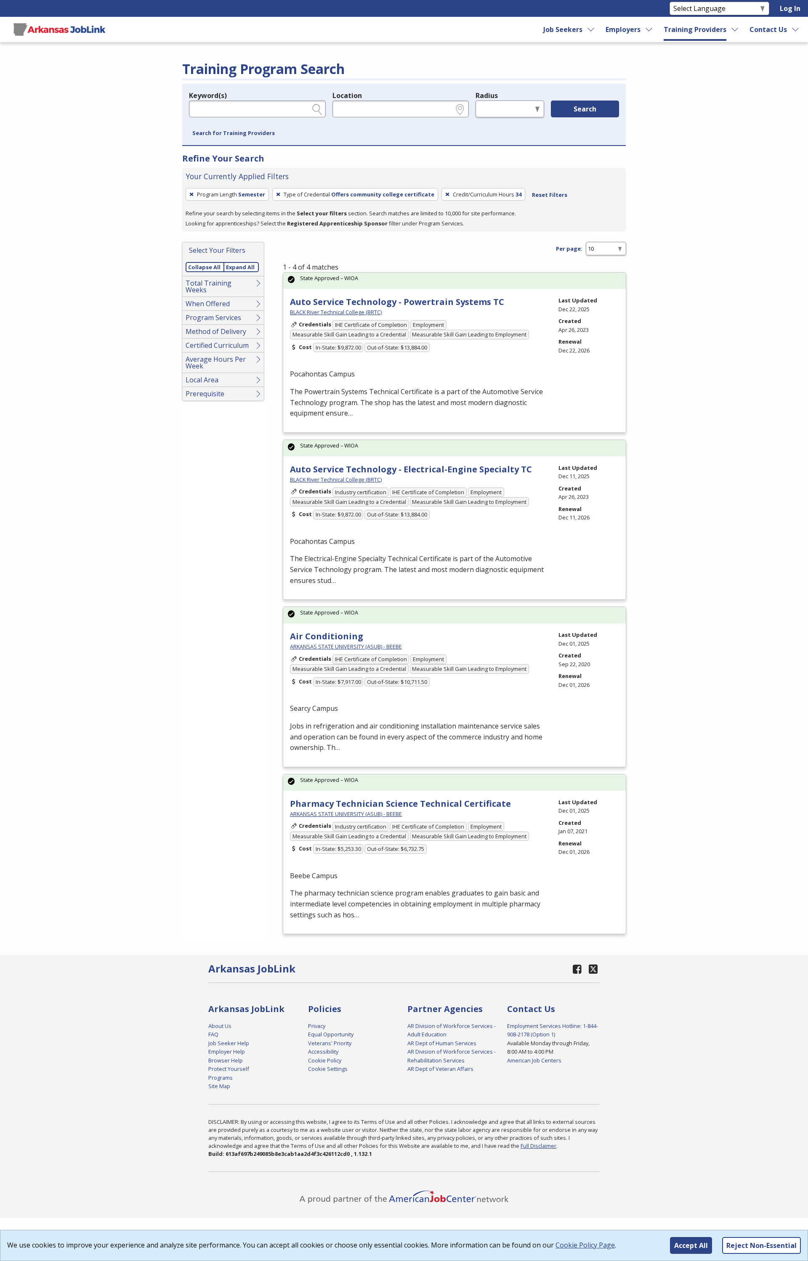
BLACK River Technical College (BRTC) (336, 312)
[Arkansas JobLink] (59, 29)
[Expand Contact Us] (796, 29)
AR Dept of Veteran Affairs (440, 1069)
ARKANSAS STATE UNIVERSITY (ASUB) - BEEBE (346, 646)
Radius (487, 95)
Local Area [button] (202, 379)
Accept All (691, 1245)
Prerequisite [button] (205, 393)
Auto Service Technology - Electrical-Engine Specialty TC (411, 469)
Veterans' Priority (329, 1043)
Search (585, 109)
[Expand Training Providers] (735, 29)
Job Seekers (562, 29)
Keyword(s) (208, 95)
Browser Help (225, 1060)
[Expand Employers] (649, 29)
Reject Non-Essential (761, 1245)
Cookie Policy (324, 1060)
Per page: (569, 248)
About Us (219, 1026)
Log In (790, 8)
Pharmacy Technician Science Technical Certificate (400, 803)
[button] (233, 133)
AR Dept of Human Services (441, 1043)
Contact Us (768, 29)
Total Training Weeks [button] (208, 286)
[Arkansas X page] (593, 969)
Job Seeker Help (228, 1043)
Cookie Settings (328, 1069)
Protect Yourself (228, 1069)
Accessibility (323, 1051)
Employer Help (226, 1051)
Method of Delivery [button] (216, 331)
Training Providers (695, 29)
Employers (623, 29)
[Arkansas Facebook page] (577, 969)
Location (347, 95)
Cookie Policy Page (585, 1245)
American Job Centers (534, 1060)
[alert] (454, 281)
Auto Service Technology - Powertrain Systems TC (397, 301)
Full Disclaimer (538, 1146)
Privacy (316, 1026)
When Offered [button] (208, 303)
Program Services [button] (213, 317)
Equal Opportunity (331, 1034)
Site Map (219, 1086)
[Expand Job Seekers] (591, 29)
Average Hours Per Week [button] (216, 363)
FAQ (213, 1034)
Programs (220, 1077)
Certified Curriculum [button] (217, 345)
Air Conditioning (326, 636)
